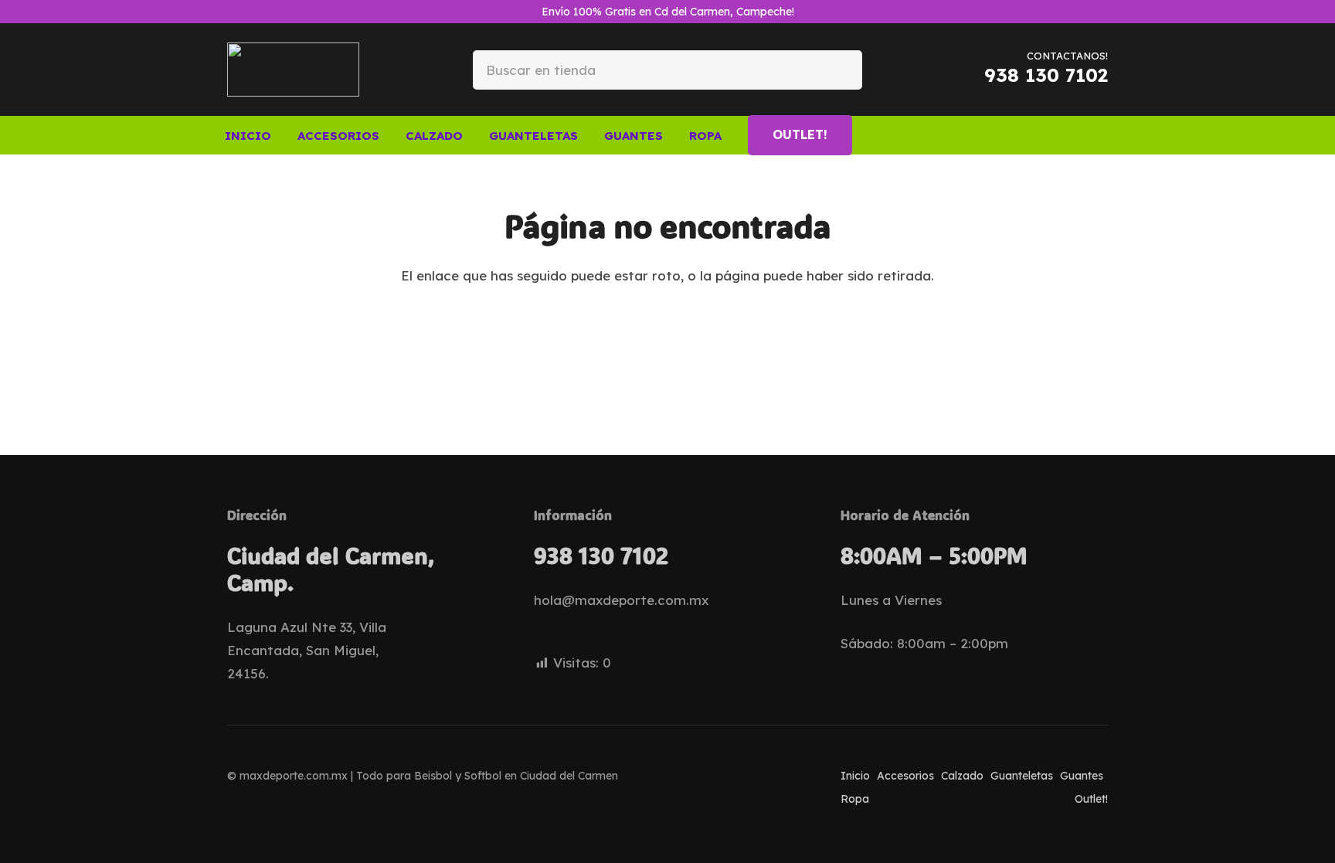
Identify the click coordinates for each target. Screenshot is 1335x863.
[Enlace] (1060, 134)
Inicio (855, 776)
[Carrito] (1088, 135)
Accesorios (905, 776)
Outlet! (1091, 799)
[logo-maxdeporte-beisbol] (293, 69)
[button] (390, 135)
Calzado (962, 776)
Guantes (1081, 776)
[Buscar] (837, 69)
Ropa (855, 799)
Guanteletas (1021, 776)
